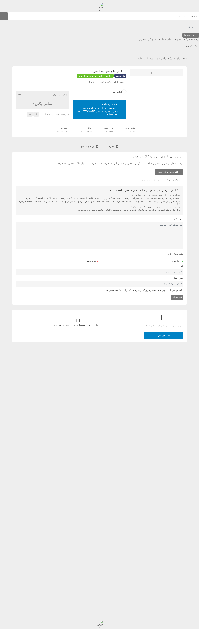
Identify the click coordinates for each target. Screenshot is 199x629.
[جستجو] (4, 16)
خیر (29, 114)
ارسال (161, 73)
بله (36, 114)
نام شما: (179, 266)
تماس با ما (167, 39)
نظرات (111, 146)
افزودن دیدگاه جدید (168, 172)
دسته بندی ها (190, 35)
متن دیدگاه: (178, 219)
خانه (185, 58)
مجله (157, 39)
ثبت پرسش (163, 335)
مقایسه (152, 73)
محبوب (165, 73)
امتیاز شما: (178, 254)
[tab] (113, 146)
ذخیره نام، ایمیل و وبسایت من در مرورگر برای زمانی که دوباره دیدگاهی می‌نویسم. (143, 290)
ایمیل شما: (178, 278)
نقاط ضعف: (90, 261)
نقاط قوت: (176, 261)
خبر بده (157, 73)
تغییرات (147, 73)
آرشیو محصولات (191, 39)
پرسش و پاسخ (88, 146)
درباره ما (178, 39)
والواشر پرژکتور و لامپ (170, 58)
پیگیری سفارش (146, 39)
